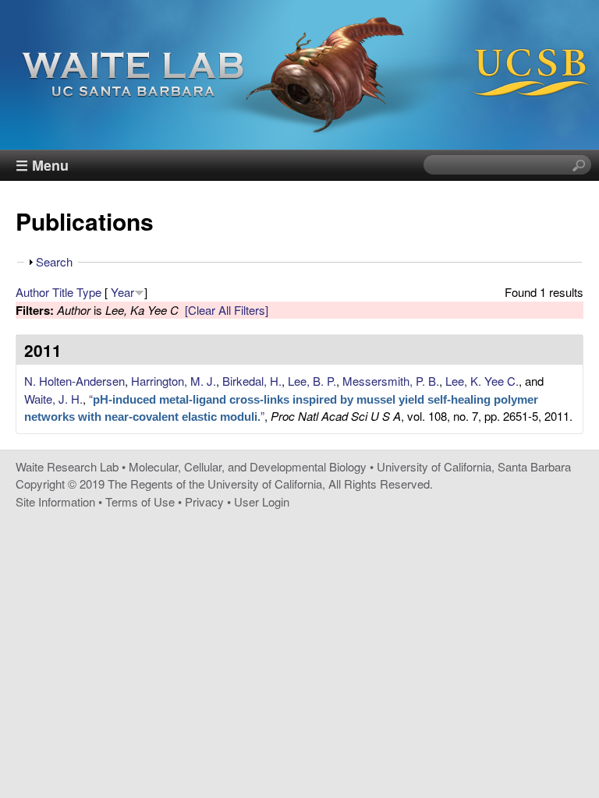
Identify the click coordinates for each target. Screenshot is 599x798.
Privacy (204, 501)
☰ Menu (42, 165)
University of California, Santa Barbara (474, 466)
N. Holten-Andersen (74, 381)
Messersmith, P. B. (390, 381)
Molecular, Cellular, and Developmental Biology (248, 466)
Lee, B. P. (312, 381)
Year (122, 292)
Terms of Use (140, 501)
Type (88, 292)
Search (54, 261)
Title (62, 292)
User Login (261, 501)
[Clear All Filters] (226, 310)
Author (32, 292)
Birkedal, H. (252, 381)
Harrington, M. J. (173, 381)
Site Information (55, 501)
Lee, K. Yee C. (482, 381)
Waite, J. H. (53, 398)
